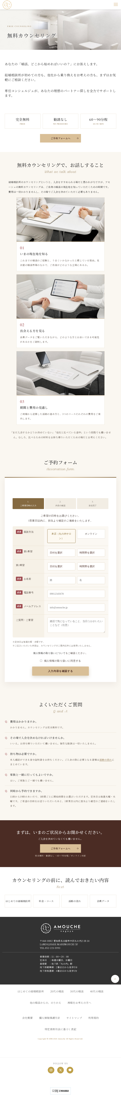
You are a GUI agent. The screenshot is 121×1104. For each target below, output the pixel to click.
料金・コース (46, 901)
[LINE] (70, 1070)
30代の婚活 (77, 991)
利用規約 (93, 1018)
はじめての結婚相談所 (18, 901)
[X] (60, 1070)
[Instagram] (51, 1070)
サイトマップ (74, 1018)
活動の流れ (105, 759)
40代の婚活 (97, 991)
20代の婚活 (57, 991)
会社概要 (27, 1018)
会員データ (103, 901)
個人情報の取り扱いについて (49, 653)
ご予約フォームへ (60, 138)
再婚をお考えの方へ (79, 1003)
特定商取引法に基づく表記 (60, 1029)
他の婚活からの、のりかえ (45, 1003)
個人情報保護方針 (49, 1018)
